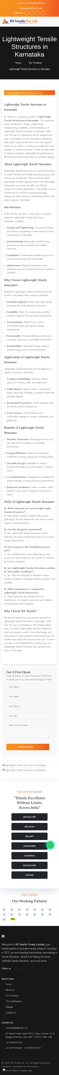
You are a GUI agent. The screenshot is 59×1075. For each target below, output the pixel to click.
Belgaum (29, 826)
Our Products (35, 62)
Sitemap (9, 1007)
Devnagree (29, 846)
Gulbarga (29, 855)
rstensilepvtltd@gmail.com (31, 8)
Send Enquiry (26, 747)
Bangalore (29, 817)
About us (10, 989)
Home (18, 62)
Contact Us (11, 1012)
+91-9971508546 (14, 1047)
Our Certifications (14, 1001)
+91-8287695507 (32, 1047)
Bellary (29, 836)
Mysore (29, 875)
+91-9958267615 (14, 1042)
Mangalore (29, 865)
